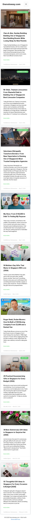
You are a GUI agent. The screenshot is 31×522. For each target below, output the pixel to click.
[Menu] (26, 4)
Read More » (6, 60)
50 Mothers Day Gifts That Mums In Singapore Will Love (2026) (14, 268)
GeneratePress (15, 519)
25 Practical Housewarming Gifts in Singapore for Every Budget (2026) (14, 378)
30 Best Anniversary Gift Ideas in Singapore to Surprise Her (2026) (15, 432)
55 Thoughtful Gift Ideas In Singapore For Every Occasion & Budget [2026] (15, 484)
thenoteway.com (11, 4)
